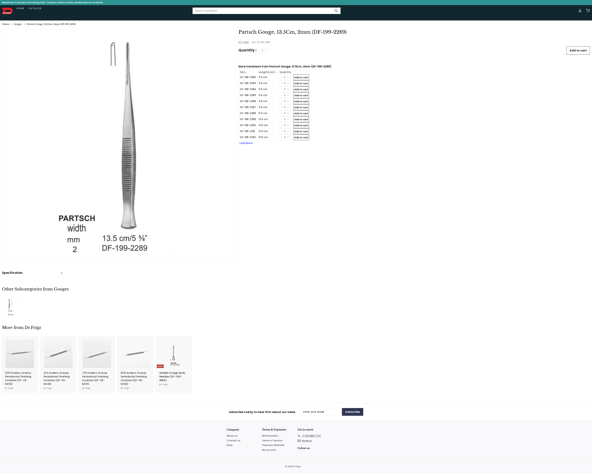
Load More (246, 143)
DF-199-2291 (247, 131)
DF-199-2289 (248, 119)
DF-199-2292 (248, 137)
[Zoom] (118, 146)
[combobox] (267, 11)
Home (21, 8)
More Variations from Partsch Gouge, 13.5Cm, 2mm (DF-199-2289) (284, 66)
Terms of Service (272, 440)
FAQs (230, 445)
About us (232, 435)
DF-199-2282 (248, 77)
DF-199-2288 (248, 113)
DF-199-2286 (248, 101)
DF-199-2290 (248, 125)
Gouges (18, 24)
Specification (12, 273)
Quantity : (247, 50)
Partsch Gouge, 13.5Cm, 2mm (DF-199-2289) (51, 24)
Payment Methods (273, 445)
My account (269, 449)
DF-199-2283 (248, 83)
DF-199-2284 (248, 89)
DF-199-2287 (248, 107)
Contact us (233, 440)
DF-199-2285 (248, 95)
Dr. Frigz (243, 42)
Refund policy (270, 435)
